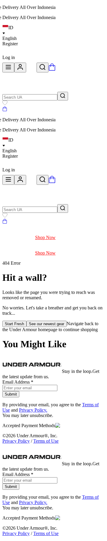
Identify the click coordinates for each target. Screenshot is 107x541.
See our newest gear (46, 324)
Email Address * (17, 382)
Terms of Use (46, 441)
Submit (11, 394)
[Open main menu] (8, 67)
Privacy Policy (16, 441)
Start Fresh (14, 324)
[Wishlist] (4, 103)
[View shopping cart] (52, 69)
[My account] (20, 67)
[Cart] (4, 109)
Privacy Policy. (33, 410)
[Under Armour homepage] (31, 69)
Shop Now (45, 237)
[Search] (42, 67)
